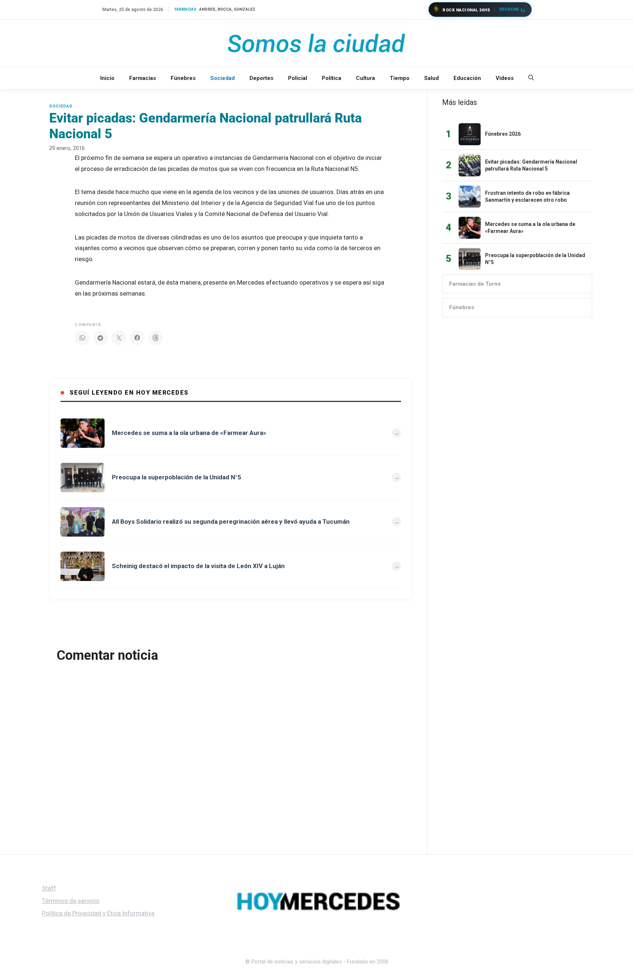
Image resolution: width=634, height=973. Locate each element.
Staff (49, 888)
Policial (297, 78)
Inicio (107, 78)
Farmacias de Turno (475, 284)
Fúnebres (183, 78)
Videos (505, 78)
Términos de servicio (70, 900)
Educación (467, 78)
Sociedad (222, 78)
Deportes (261, 78)
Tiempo (399, 78)
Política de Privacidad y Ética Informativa (98, 913)
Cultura (365, 78)
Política (331, 78)
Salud (431, 78)
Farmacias (142, 78)
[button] (531, 78)
